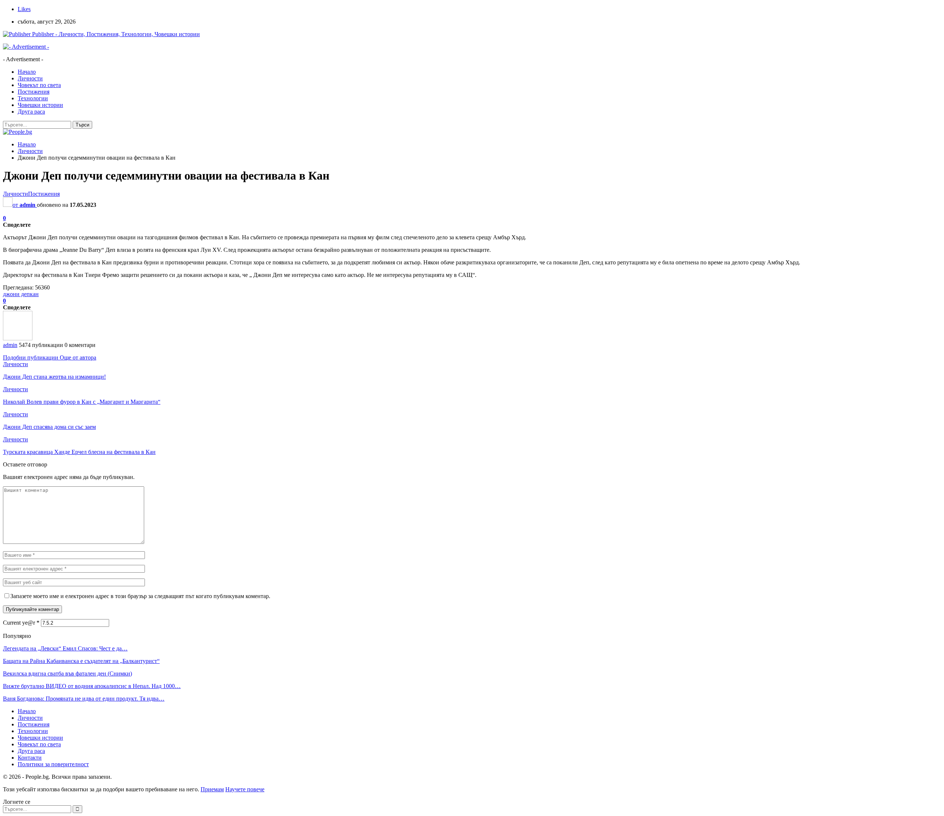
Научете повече (244, 789)
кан (34, 294)
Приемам (212, 789)
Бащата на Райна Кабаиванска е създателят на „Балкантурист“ (81, 661)
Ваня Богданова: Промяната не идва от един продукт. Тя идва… (83, 698)
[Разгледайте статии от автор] (17, 338)
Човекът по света (39, 85)
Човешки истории (40, 105)
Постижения (33, 91)
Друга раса (31, 111)
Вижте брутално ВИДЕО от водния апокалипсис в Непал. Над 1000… (92, 686)
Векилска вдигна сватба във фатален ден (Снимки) (67, 673)
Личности (30, 78)
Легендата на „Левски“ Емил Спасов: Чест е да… (65, 648)
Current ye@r (21, 622)
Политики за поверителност (53, 764)
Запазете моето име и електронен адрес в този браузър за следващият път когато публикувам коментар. (140, 596)
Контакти (30, 757)
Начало (27, 72)
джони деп (16, 294)
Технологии (33, 98)
